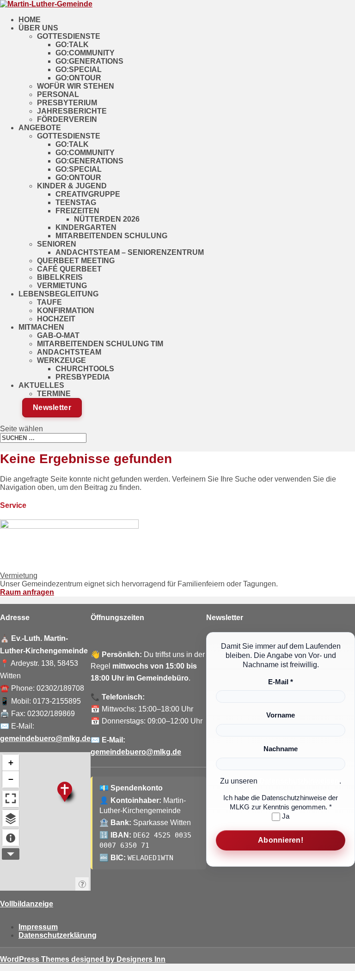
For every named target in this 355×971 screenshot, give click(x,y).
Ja (284, 816)
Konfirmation (65, 310)
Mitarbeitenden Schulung (111, 236)
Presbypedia (82, 377)
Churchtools (84, 369)
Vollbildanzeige (26, 904)
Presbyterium (67, 103)
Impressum (38, 927)
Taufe (49, 302)
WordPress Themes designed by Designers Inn (82, 959)
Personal (58, 94)
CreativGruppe (87, 194)
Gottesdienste (68, 36)
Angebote (39, 128)
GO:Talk (72, 44)
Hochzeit (56, 319)
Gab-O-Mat (58, 335)
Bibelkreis (60, 277)
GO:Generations (89, 61)
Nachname (280, 749)
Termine (54, 394)
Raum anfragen (27, 592)
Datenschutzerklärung (57, 935)
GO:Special (78, 69)
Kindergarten (85, 227)
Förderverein (67, 119)
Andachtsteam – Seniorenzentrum (129, 252)
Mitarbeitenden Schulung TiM (100, 344)
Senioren (56, 244)
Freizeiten (77, 211)
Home (29, 20)
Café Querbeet (69, 269)
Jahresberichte (72, 111)
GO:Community (85, 53)
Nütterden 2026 (107, 219)
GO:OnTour (78, 78)
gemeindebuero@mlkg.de (45, 738)
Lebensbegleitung (58, 294)
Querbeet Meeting (76, 261)
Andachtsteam (69, 352)
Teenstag (75, 202)
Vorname (280, 715)
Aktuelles (41, 385)
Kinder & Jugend (72, 186)
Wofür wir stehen (75, 86)
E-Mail (280, 682)
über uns (38, 28)
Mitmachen (41, 327)
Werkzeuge (61, 360)
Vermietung (62, 285)
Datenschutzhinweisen (299, 781)
